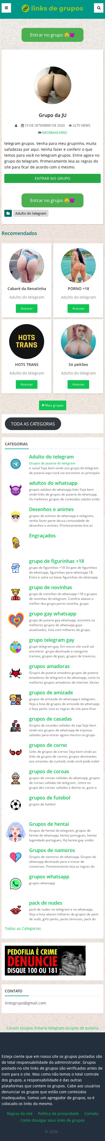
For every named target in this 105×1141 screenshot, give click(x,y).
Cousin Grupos (19, 1027)
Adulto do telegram (30, 213)
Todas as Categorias (23, 928)
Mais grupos (54, 405)
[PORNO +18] (78, 265)
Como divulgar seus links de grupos (52, 1120)
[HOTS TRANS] (26, 341)
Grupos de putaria (82, 1027)
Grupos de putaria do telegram (52, 463)
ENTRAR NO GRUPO (52, 178)
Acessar (27, 308)
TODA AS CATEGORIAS (33, 424)
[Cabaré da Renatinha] (26, 265)
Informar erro (54, 132)
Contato (91, 1113)
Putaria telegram (49, 1027)
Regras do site (20, 1113)
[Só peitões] (78, 341)
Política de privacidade (58, 1113)
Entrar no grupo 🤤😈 (52, 35)
